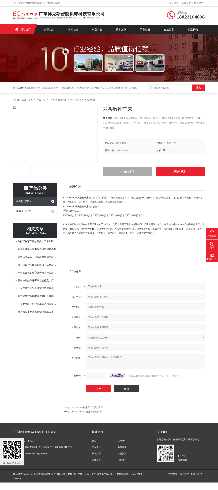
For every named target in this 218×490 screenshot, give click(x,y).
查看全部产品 (23, 211)
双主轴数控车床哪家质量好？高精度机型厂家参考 (37, 296)
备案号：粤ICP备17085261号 (99, 473)
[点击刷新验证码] (117, 375)
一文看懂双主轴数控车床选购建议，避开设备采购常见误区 (37, 303)
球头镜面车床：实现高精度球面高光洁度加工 (37, 257)
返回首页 (174, 3)
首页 (30, 99)
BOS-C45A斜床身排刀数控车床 (87, 407)
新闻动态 (73, 29)
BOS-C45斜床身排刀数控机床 (87, 411)
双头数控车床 (60, 99)
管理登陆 (172, 473)
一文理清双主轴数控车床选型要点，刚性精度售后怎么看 (37, 288)
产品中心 (97, 29)
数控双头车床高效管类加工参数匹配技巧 (37, 241)
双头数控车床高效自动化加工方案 (36, 311)
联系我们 (198, 3)
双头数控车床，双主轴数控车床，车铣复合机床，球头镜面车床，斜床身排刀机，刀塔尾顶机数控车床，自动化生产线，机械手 (89, 87)
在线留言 (186, 3)
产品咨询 (128, 171)
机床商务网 (196, 473)
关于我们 (49, 29)
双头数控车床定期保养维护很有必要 (37, 249)
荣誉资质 (145, 29)
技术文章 (121, 29)
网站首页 (25, 29)
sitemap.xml (123, 473)
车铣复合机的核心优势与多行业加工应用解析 (37, 272)
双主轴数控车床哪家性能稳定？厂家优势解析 (37, 280)
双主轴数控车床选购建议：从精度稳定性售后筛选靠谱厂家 (37, 264)
